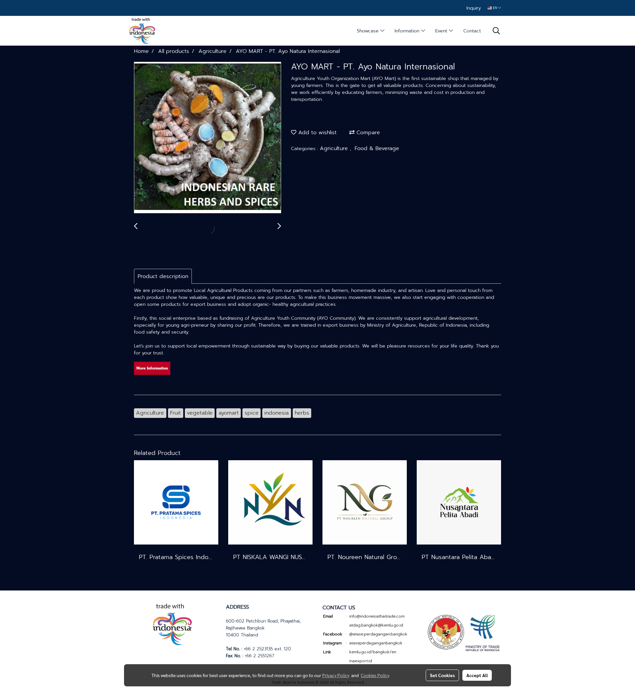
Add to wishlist (316, 133)
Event (442, 30)
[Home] (172, 623)
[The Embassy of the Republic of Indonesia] (462, 632)
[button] (496, 30)
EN (495, 8)
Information (408, 30)
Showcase (368, 30)
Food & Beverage (377, 148)
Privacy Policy (335, 675)
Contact (472, 30)
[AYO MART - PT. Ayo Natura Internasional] (207, 138)
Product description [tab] (163, 276)
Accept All (477, 675)
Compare (367, 133)
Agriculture (335, 148)
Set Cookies (442, 675)
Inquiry (473, 8)
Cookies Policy (375, 675)
